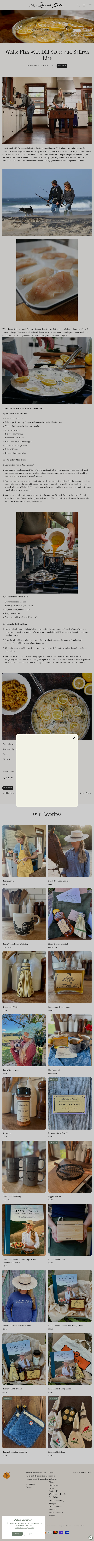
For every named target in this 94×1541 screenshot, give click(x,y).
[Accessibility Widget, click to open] (90, 1537)
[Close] (43, 1517)
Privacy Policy (19, 1528)
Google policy (29, 1528)
